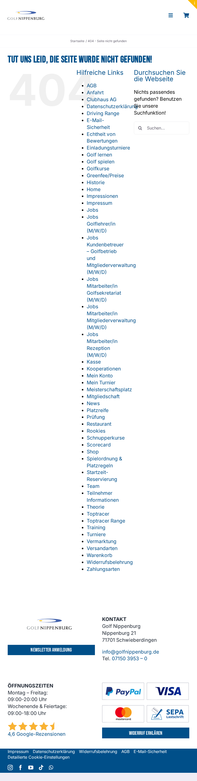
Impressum (99, 203)
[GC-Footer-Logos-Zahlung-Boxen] (145, 685)
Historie (96, 182)
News (93, 403)
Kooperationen (104, 369)
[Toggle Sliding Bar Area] (192, 4)
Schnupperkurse (106, 438)
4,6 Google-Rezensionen (36, 734)
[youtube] (30, 767)
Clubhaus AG (101, 99)
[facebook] (20, 767)
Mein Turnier (101, 382)
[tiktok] (41, 767)
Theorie (95, 507)
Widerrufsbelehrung (110, 562)
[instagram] (10, 767)
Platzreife (98, 410)
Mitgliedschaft (103, 396)
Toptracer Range (106, 521)
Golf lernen (99, 155)
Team (93, 486)
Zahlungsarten (103, 569)
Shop (93, 452)
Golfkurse (98, 168)
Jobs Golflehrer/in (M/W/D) (101, 224)
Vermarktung (101, 541)
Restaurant (99, 424)
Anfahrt (95, 92)
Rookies (96, 431)
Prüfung (96, 417)
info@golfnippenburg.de (130, 652)
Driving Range (103, 113)
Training (96, 527)
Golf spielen (100, 162)
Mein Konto (100, 376)
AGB (92, 85)
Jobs (92, 210)
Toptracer (98, 514)
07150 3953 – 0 (129, 658)
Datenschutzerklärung (112, 106)
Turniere (96, 534)
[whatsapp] (51, 767)
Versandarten (102, 548)
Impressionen (102, 196)
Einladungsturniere (108, 148)
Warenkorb (99, 555)
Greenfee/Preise (105, 175)
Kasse (94, 362)
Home (94, 189)
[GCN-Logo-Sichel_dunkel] (25, 13)
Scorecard (99, 445)
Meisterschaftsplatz (109, 389)
